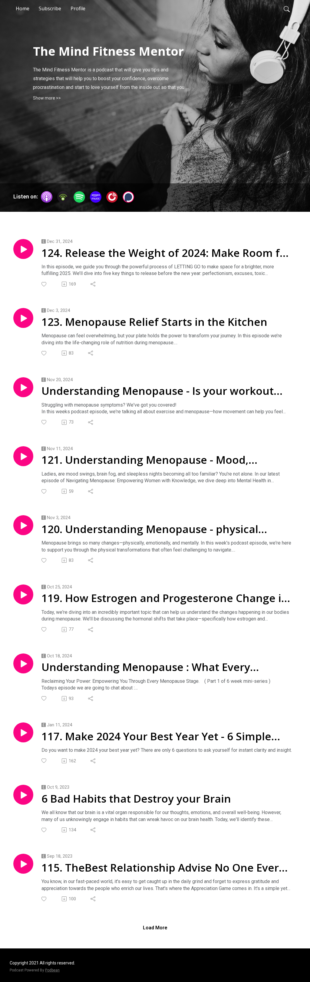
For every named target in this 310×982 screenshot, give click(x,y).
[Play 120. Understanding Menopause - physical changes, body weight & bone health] (23, 525)
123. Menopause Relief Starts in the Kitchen (154, 322)
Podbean (52, 970)
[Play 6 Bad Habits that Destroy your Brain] (23, 795)
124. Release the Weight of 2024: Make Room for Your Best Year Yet (166, 253)
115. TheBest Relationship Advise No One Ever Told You (160, 868)
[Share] (93, 284)
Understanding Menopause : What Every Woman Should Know (145, 667)
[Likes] (44, 284)
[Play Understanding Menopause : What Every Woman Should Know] (23, 663)
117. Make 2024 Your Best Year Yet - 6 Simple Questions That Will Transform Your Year (156, 736)
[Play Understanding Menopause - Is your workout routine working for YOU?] (23, 387)
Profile (78, 8)
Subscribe (50, 8)
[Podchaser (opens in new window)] (128, 197)
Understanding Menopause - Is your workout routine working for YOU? (157, 391)
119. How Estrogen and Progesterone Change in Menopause (164, 598)
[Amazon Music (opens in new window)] (95, 197)
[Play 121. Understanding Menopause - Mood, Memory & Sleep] (23, 456)
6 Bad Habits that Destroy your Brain (136, 799)
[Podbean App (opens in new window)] (63, 197)
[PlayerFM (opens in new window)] (112, 197)
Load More (155, 928)
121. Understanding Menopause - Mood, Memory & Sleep (145, 460)
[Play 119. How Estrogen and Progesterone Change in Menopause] (23, 594)
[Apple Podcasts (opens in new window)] (46, 197)
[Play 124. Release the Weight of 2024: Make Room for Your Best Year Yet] (23, 249)
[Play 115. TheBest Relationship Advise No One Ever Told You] (23, 864)
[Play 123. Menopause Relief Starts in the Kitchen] (23, 318)
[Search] (286, 8)
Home (22, 8)
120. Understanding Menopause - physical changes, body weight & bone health (149, 529)
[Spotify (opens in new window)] (79, 197)
